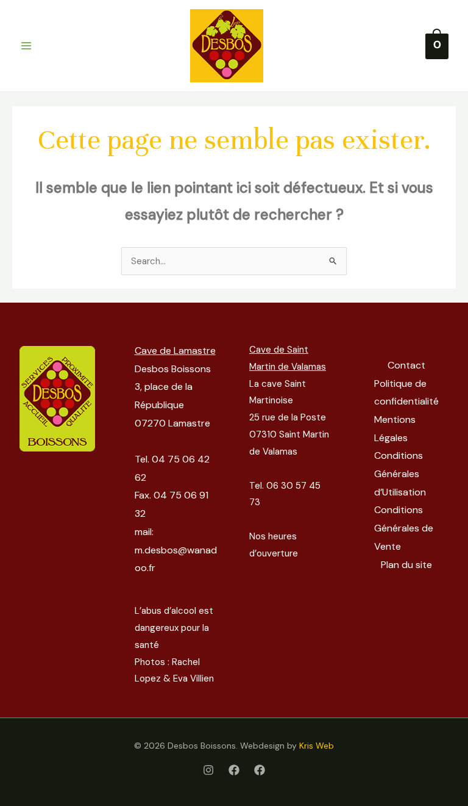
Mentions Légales (395, 428)
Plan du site (406, 564)
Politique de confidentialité (406, 392)
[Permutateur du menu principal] (25, 46)
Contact (406, 365)
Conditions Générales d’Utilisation (400, 473)
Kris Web (316, 745)
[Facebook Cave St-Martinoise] (259, 770)
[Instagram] (208, 770)
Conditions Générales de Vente (403, 527)
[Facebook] (234, 770)
